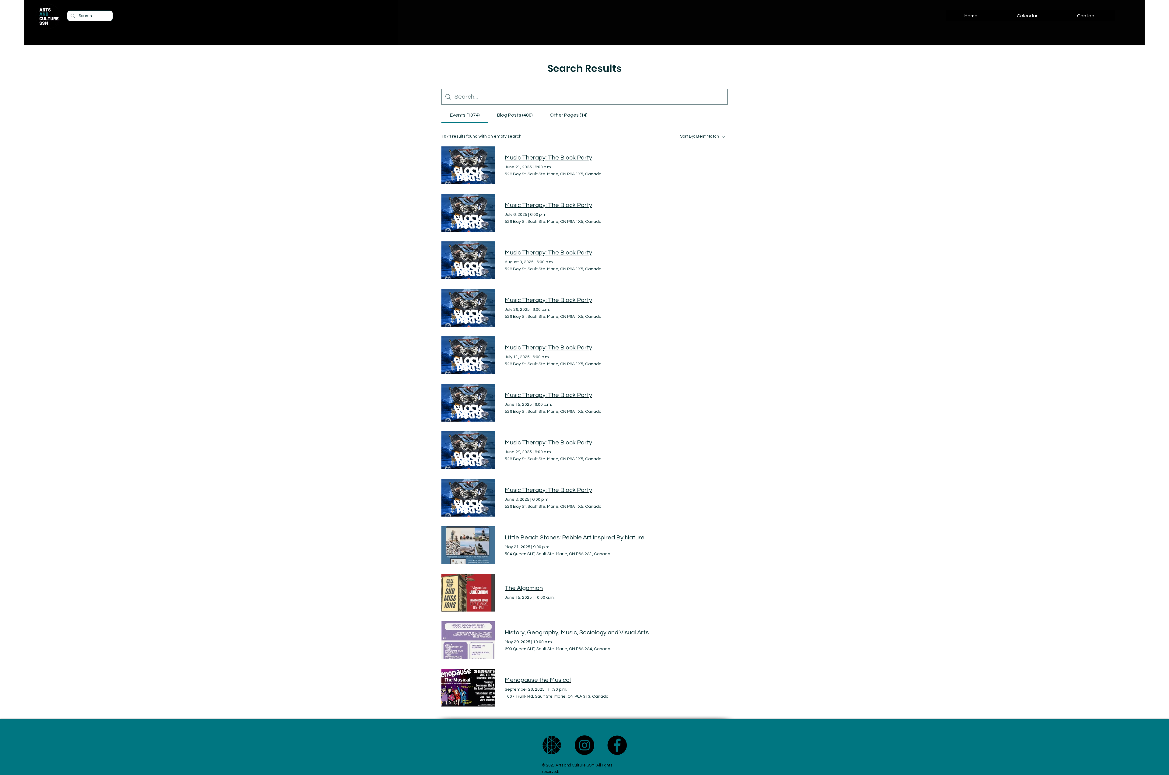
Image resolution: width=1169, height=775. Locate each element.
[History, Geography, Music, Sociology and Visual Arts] (468, 640)
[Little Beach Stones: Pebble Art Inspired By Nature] (468, 545)
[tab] (464, 115)
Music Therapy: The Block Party (548, 158)
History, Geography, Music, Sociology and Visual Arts (577, 632)
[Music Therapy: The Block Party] (468, 165)
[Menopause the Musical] (468, 688)
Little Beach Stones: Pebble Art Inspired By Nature (574, 538)
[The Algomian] (468, 593)
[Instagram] (584, 745)
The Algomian (524, 588)
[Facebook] (617, 745)
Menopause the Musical (538, 680)
